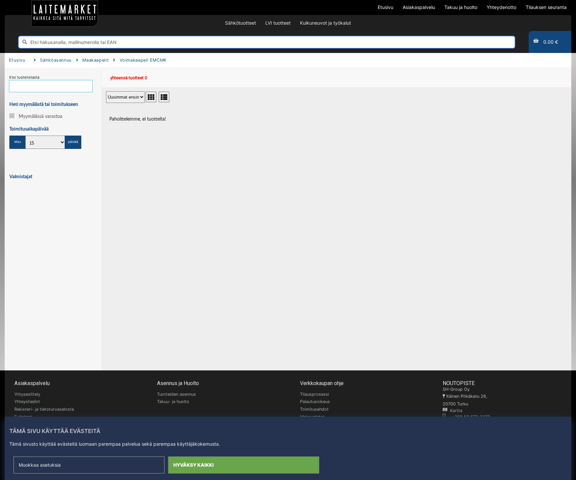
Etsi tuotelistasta (24, 77)
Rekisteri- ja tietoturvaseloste (44, 409)
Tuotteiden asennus (176, 394)
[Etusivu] (64, 13)
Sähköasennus (56, 60)
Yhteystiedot (27, 401)
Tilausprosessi (314, 394)
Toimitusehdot (314, 409)
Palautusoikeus (315, 401)
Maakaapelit (95, 60)
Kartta (454, 410)
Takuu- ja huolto (173, 401)
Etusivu (17, 60)
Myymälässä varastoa (40, 116)
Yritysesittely (27, 394)
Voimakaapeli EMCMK (143, 60)
